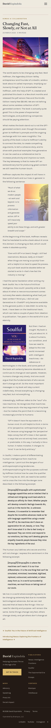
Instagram (40, 722)
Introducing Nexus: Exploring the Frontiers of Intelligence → (22, 638)
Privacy (27, 711)
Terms (35, 711)
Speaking (7, 693)
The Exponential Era (36, 673)
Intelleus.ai (32, 693)
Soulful (31, 668)
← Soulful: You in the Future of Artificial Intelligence (25, 631)
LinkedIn (22, 722)
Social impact (8, 702)
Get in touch (12, 672)
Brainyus (32, 688)
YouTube (31, 722)
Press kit (6, 698)
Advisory (6, 688)
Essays (31, 677)
